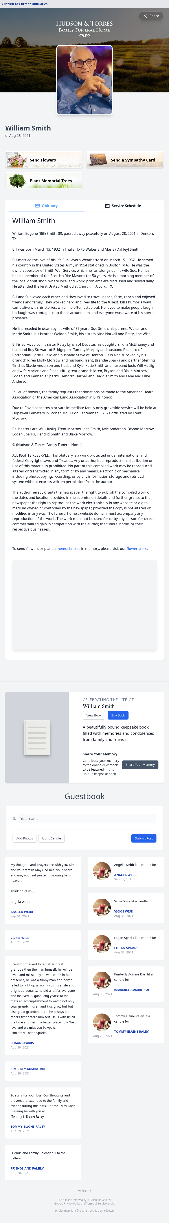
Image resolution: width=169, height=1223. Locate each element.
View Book (93, 715)
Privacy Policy (72, 1203)
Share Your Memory (140, 764)
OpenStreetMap (89, 1210)
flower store (137, 548)
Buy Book (118, 715)
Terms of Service (96, 1203)
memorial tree (68, 548)
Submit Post (144, 838)
